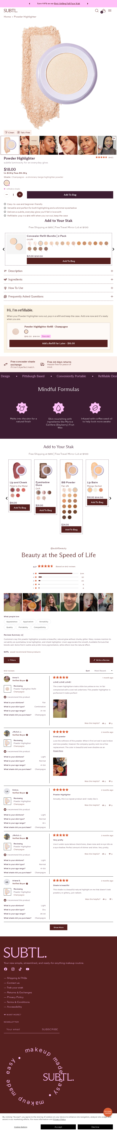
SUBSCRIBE (50, 1029)
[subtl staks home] (11, 10)
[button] (104, 157)
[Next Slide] (110, 602)
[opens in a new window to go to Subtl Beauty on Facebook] (5, 969)
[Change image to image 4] (68, 145)
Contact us (13, 982)
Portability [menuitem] (23, 627)
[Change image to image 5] (87, 145)
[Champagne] (58, 77)
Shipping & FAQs (17, 978)
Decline (95, 1126)
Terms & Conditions (18, 1002)
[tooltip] (22, 635)
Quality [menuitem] (9, 627)
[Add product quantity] (20, 194)
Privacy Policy (59, 1119)
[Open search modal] (97, 10)
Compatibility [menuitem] (40, 627)
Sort (88, 670)
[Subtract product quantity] (7, 194)
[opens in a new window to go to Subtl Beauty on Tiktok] (20, 969)
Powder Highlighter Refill (25, 690)
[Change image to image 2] (29, 145)
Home (7, 16)
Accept (58, 1126)
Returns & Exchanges (19, 992)
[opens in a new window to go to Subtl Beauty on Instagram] (13, 969)
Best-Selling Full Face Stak (67, 3)
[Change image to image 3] (48, 145)
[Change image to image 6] (107, 145)
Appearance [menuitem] (11, 621)
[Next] (88, 3)
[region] (58, 602)
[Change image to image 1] (10, 145)
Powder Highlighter (22, 744)
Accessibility (14, 1006)
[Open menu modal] (110, 10)
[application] (108, 1112)
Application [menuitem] (28, 621)
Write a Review (104, 660)
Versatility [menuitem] (43, 621)
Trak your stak (15, 987)
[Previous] (29, 3)
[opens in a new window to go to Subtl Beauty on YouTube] (27, 969)
